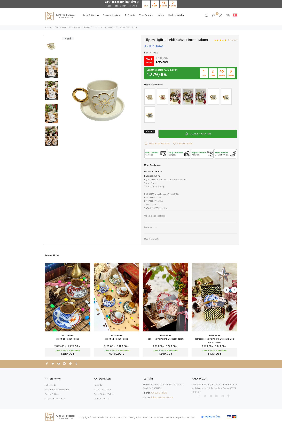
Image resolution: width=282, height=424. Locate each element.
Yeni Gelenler (146, 15)
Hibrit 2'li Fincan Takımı (67, 339)
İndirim (160, 15)
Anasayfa (49, 27)
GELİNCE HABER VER (200, 134)
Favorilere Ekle (185, 144)
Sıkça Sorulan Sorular (55, 399)
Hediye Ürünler (176, 15)
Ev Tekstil (130, 15)
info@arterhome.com (162, 397)
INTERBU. (161, 417)
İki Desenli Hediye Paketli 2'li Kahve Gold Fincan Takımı (214, 340)
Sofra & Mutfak (91, 15)
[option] (51, 46)
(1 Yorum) (232, 40)
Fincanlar (98, 385)
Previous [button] (226, 290)
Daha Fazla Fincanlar (159, 144)
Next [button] (234, 290)
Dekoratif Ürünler (112, 15)
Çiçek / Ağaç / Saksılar (104, 394)
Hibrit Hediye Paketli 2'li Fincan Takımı (165, 339)
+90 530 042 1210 (159, 393)
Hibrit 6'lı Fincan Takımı (116, 339)
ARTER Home (154, 46)
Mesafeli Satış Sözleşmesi (57, 390)
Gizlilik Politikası (52, 394)
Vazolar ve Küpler (102, 390)
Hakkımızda (50, 385)
